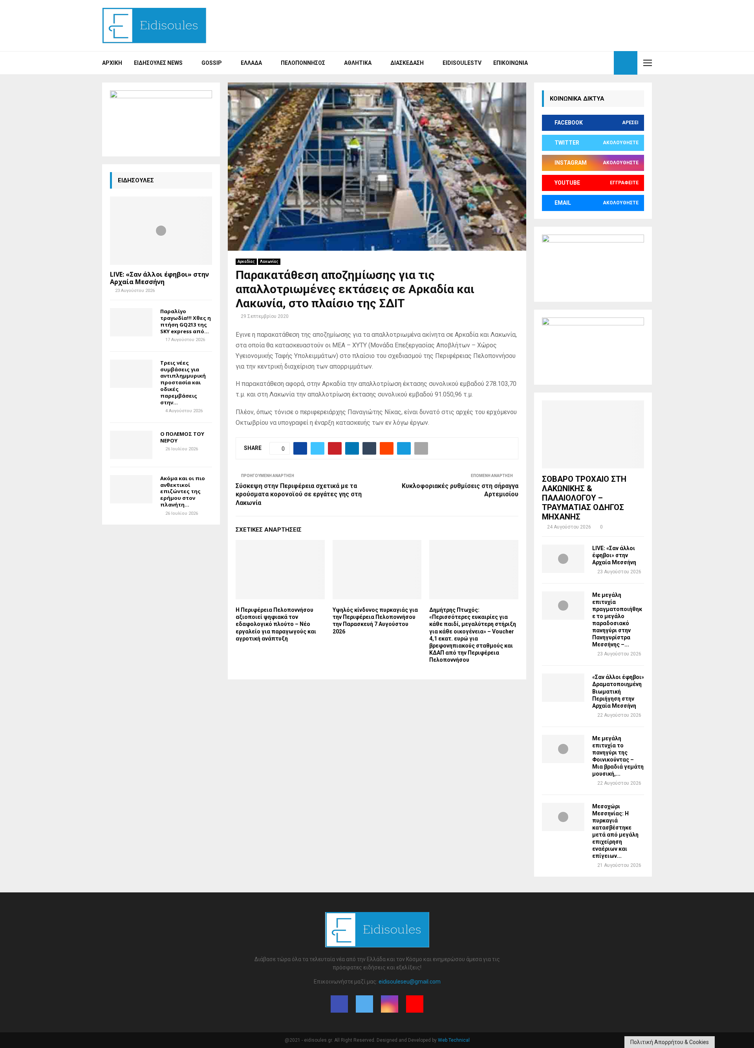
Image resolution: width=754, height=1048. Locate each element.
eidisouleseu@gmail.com (410, 981)
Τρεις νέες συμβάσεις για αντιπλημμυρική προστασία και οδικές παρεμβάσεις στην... (183, 382)
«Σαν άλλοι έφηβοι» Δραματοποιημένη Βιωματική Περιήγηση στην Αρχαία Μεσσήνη (618, 691)
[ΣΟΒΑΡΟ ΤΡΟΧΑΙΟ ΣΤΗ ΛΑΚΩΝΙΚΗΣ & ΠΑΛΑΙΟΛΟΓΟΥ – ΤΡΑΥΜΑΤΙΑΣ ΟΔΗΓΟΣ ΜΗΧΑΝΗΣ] (593, 434)
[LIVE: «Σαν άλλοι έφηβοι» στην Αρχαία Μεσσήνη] (161, 230)
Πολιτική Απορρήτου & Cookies (669, 1042)
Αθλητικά (358, 63)
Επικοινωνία (510, 63)
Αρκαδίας (246, 261)
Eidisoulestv (462, 63)
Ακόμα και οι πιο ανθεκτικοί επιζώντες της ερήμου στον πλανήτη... (182, 491)
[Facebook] (579, 63)
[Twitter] (588, 63)
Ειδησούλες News (158, 63)
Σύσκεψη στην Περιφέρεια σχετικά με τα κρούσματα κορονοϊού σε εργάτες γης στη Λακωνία (299, 494)
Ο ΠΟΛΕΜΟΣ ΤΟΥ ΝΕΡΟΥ (182, 437)
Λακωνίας (269, 261)
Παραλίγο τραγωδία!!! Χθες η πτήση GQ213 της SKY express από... (185, 321)
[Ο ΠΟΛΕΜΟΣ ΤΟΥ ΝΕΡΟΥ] (131, 445)
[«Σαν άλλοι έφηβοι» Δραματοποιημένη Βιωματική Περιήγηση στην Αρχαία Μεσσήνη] (563, 688)
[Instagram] (597, 63)
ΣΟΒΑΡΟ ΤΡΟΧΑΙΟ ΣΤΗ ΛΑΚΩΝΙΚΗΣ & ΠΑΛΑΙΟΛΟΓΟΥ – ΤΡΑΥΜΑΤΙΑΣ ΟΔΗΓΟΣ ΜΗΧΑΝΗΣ (584, 497)
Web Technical (454, 1040)
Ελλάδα (251, 63)
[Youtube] (605, 63)
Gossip (211, 63)
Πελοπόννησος (303, 63)
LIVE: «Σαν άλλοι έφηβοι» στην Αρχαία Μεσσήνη (159, 278)
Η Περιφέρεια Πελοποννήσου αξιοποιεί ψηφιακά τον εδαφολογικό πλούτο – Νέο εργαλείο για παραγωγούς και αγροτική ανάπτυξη (276, 624)
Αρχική (112, 63)
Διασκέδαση (407, 63)
